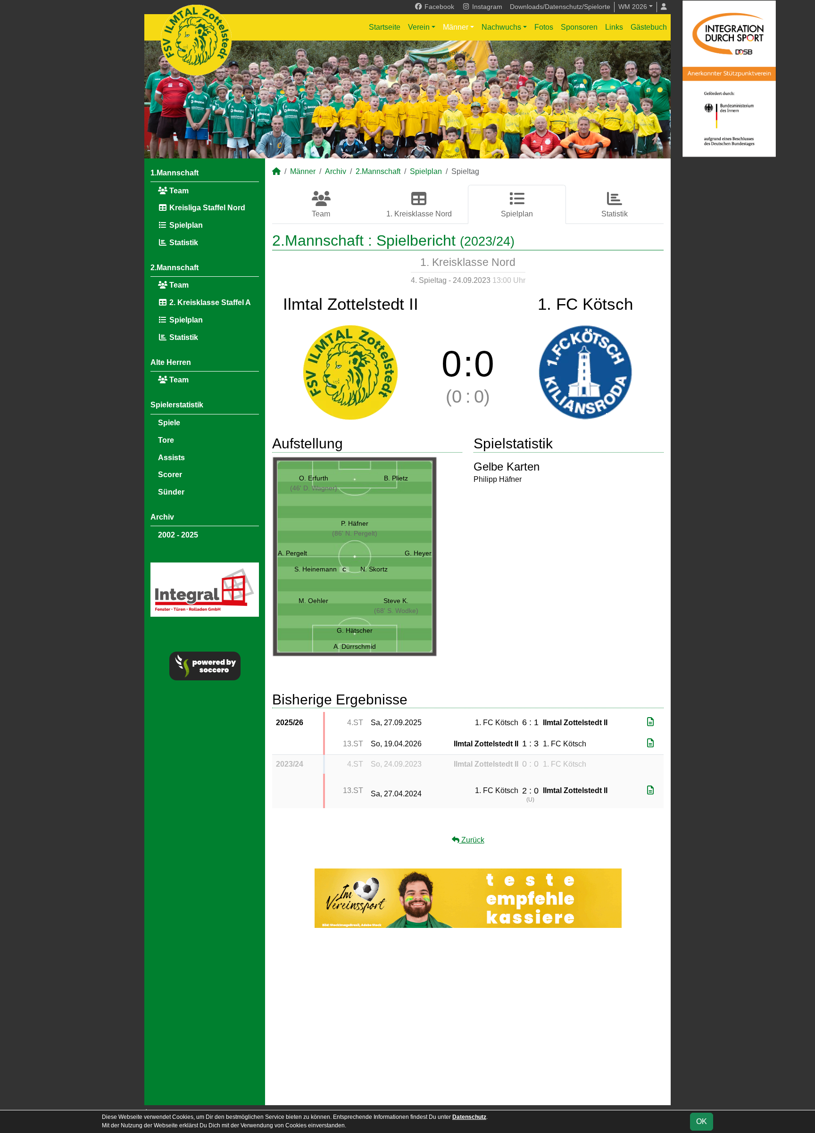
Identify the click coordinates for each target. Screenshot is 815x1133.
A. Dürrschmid (354, 646)
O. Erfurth (313, 478)
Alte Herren (170, 362)
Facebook (438, 6)
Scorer (170, 475)
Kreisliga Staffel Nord (206, 208)
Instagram (486, 6)
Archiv (162, 517)
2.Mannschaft (174, 268)
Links (614, 27)
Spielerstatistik (176, 405)
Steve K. (395, 600)
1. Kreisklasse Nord (419, 214)
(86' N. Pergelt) (354, 533)
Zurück (471, 840)
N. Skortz (374, 569)
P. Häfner (354, 523)
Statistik (182, 243)
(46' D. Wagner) (313, 488)
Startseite (384, 27)
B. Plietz (396, 478)
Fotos (543, 27)
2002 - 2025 (178, 535)
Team (178, 191)
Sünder (171, 492)
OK (701, 1121)
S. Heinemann (320, 569)
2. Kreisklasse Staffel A (209, 302)
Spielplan (185, 225)
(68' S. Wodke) (396, 610)
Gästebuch (649, 27)
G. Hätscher (355, 630)
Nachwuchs (501, 27)
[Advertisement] (468, 1017)
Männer (455, 27)
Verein (419, 27)
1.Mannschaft (174, 173)
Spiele (169, 423)
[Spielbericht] (650, 722)
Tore (166, 440)
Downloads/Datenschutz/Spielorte (560, 6)
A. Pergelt (292, 553)
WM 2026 (632, 6)
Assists (171, 458)
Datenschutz (469, 1117)
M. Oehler (313, 600)
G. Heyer (418, 553)
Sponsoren (579, 27)
